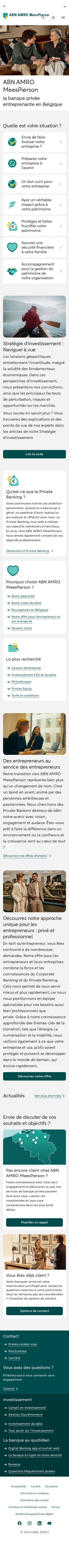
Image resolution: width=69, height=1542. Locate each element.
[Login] (53, 17)
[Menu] (63, 17)
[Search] (43, 17)
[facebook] (19, 1523)
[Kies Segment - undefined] (65, 6)
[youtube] (49, 1523)
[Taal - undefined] (4, 6)
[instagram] (29, 1523)
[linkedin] (39, 1523)
